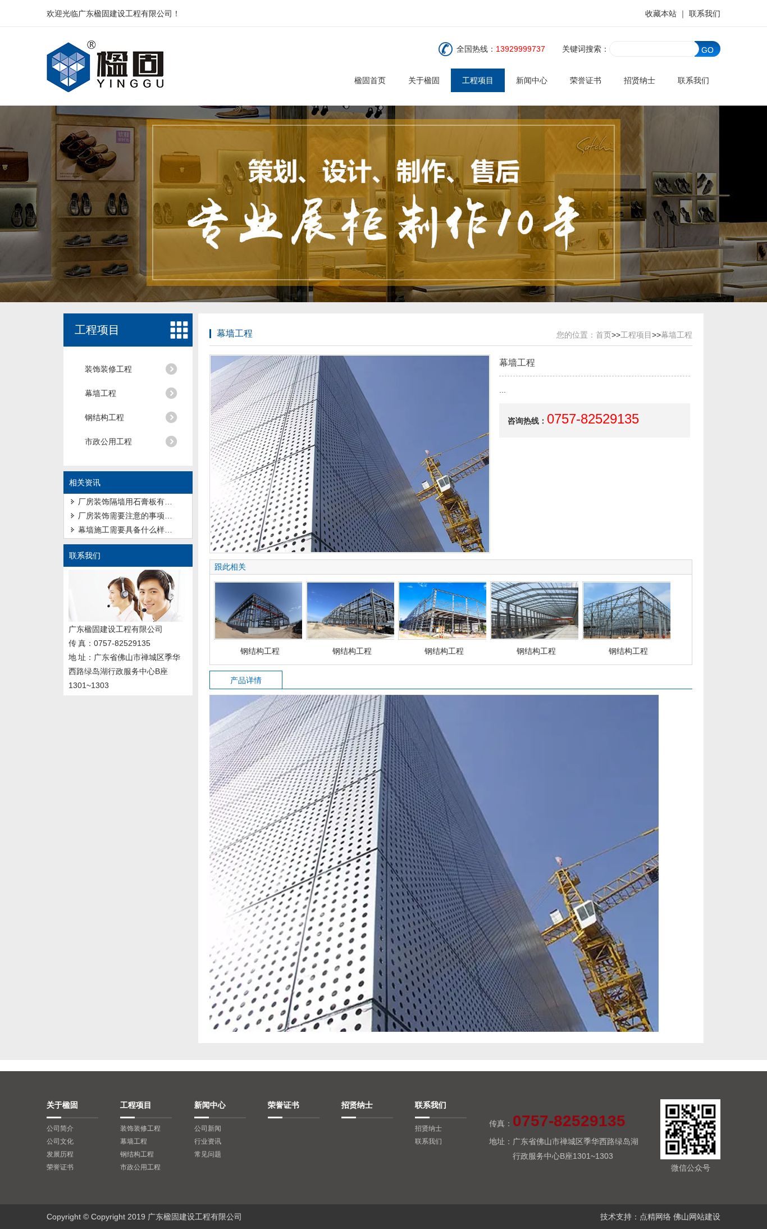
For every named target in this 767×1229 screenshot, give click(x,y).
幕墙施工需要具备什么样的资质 (133, 529)
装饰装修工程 (108, 369)
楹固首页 (370, 80)
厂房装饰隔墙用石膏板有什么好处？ (141, 501)
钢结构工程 (104, 417)
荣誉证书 (585, 80)
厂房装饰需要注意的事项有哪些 (133, 515)
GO (707, 49)
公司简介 (60, 1128)
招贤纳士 (639, 80)
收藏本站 (661, 13)
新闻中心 (531, 80)
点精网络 (655, 1216)
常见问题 (207, 1154)
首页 (603, 334)
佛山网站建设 (696, 1216)
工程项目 (478, 80)
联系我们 (704, 13)
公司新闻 (207, 1128)
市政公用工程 (108, 441)
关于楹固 (424, 80)
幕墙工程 (100, 393)
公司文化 (60, 1141)
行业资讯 (207, 1141)
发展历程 (60, 1154)
